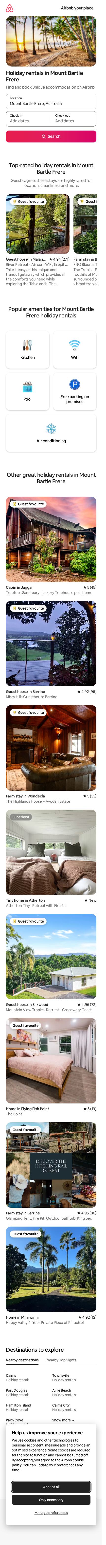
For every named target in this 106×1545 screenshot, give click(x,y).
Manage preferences (51, 1513)
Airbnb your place (77, 8)
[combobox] (51, 104)
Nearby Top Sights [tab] (61, 1360)
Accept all (51, 1487)
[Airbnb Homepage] (9, 8)
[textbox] (28, 121)
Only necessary (51, 1500)
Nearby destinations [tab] (22, 1360)
